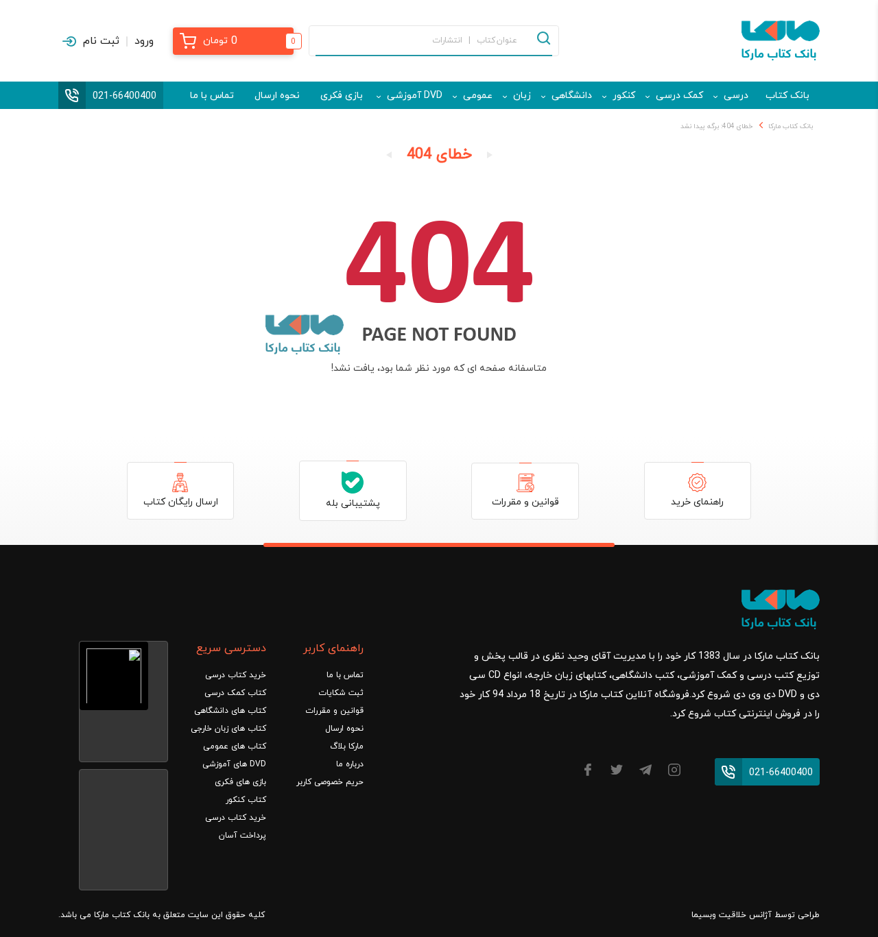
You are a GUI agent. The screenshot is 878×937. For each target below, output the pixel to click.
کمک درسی (679, 95)
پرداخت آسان (242, 835)
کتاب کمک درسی (235, 692)
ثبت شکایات (341, 692)
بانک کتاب (787, 95)
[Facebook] (588, 772)
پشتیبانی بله (353, 503)
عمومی (478, 95)
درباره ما (350, 764)
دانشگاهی (571, 95)
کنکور (624, 95)
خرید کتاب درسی (235, 675)
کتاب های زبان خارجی (228, 728)
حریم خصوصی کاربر (330, 782)
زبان (522, 95)
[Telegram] (645, 772)
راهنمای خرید (697, 502)
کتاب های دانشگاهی (230, 710)
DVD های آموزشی (234, 764)
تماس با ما (212, 95)
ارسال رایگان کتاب (180, 502)
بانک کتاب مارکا (790, 126)
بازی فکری (341, 95)
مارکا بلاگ (347, 746)
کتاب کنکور (246, 799)
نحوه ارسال (277, 95)
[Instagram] (674, 772)
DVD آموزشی (414, 95)
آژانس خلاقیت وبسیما (731, 915)
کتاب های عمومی (234, 746)
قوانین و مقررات (525, 502)
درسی (736, 95)
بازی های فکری (240, 782)
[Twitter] (616, 772)
